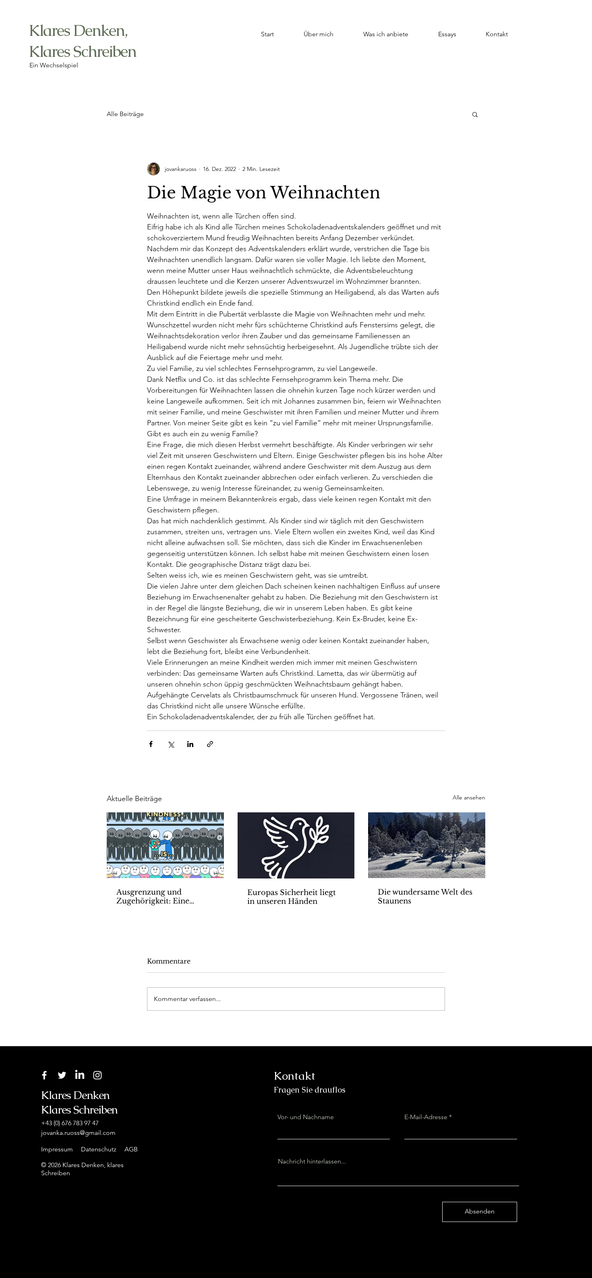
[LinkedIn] (79, 1075)
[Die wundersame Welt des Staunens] (426, 845)
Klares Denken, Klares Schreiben (82, 41)
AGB (131, 1149)
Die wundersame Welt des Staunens (425, 896)
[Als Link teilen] (210, 744)
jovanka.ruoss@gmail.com (78, 1132)
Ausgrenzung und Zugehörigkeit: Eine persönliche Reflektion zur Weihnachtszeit (165, 896)
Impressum (57, 1149)
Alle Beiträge (125, 114)
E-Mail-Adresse (425, 1117)
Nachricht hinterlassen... (312, 1161)
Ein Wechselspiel (53, 65)
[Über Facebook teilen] (151, 744)
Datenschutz (98, 1149)
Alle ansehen (469, 797)
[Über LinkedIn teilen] (190, 744)
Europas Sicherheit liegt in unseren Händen (291, 897)
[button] (475, 114)
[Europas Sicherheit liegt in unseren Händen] (296, 845)
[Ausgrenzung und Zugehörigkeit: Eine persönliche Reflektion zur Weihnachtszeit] (165, 845)
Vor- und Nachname (305, 1117)
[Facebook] (44, 1075)
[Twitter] (62, 1075)
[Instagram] (97, 1075)
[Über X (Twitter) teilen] (170, 744)
